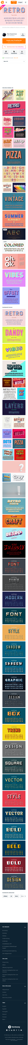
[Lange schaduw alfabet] (8, 232)
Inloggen (20, 2)
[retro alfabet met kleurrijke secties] (13, 291)
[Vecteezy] (2, 2)
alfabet (5, 1017)
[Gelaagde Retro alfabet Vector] (8, 178)
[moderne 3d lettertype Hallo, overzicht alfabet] (8, 524)
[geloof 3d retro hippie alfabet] (19, 166)
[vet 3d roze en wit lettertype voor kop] (8, 437)
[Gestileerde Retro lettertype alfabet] (13, 121)
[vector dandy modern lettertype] (13, 380)
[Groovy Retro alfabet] (7, 134)
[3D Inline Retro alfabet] (13, 362)
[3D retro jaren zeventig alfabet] (8, 167)
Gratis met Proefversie (14, 40)
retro (16, 1017)
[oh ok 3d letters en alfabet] (13, 306)
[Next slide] (22, 1017)
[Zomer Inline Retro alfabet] (13, 264)
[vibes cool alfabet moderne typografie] (13, 397)
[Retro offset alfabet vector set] (7, 222)
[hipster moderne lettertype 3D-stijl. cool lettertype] (13, 414)
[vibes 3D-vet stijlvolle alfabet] (13, 323)
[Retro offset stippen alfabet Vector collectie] (7, 534)
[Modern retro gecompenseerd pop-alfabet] (11, 341)
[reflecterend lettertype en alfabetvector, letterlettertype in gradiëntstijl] (13, 754)
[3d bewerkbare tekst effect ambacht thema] (13, 642)
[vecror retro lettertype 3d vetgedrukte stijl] (13, 655)
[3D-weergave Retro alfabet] (8, 144)
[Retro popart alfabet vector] (8, 108)
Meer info (6, 62)
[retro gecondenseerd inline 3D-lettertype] (13, 192)
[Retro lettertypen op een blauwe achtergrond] (13, 627)
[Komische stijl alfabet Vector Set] (8, 566)
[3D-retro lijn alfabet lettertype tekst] (9, 448)
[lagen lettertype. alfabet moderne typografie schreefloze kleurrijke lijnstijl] (13, 474)
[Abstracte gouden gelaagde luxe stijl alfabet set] (13, 279)
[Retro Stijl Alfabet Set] (13, 209)
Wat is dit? (16, 57)
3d (11, 1017)
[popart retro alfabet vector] (8, 155)
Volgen (22, 35)
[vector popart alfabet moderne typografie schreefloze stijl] (6, 460)
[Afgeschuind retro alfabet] (13, 246)
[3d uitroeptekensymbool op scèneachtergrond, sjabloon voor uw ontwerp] (13, 611)
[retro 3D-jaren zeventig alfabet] (8, 96)
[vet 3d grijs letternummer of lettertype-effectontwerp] (9, 598)
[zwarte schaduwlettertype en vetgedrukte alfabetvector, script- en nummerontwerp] (13, 970)
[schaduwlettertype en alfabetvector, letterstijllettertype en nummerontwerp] (13, 820)
